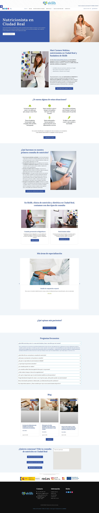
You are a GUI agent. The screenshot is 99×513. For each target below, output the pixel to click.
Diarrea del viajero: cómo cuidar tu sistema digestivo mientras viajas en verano (69, 428)
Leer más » (25, 430)
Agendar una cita (64, 239)
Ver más (49, 293)
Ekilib (30, 8)
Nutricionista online (39, 8)
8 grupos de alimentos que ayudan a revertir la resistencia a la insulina (29, 426)
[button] (19, 283)
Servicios (48, 8)
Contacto (67, 8)
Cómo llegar (35, 240)
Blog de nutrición (58, 8)
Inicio (25, 8)
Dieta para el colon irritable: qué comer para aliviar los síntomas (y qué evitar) (49, 427)
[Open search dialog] (11, 8)
